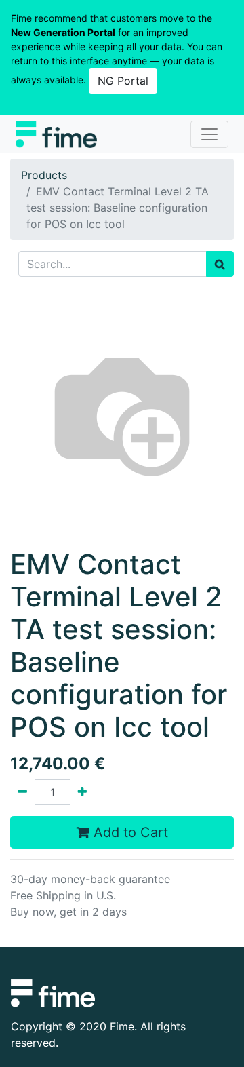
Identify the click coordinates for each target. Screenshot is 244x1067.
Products (44, 175)
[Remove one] (22, 792)
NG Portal (123, 81)
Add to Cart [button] (128, 832)
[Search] (220, 264)
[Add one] (82, 792)
